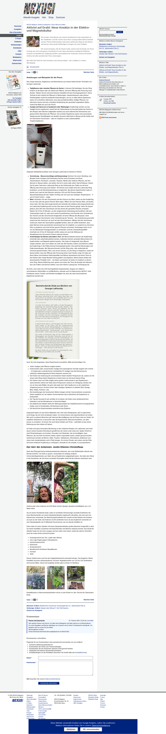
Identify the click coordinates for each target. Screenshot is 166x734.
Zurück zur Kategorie (34, 610)
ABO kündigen (77, 703)
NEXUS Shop (92, 695)
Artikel (18, 35)
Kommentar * (31, 662)
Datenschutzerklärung (101, 725)
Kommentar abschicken (48, 683)
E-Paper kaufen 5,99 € (14, 102)
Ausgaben (17, 29)
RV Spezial (41, 718)
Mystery (41, 707)
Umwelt (40, 716)
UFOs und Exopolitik (44, 709)
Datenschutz (16, 63)
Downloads (17, 48)
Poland (102, 701)
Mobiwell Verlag (93, 699)
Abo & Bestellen (15, 32)
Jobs (19, 51)
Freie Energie (42, 711)
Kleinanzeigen (16, 45)
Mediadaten (17, 57)
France (102, 697)
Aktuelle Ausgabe (31, 17)
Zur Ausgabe (17, 98)
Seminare (60, 17)
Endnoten (17, 42)
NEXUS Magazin (32, 24)
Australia (103, 695)
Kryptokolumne (43, 703)
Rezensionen (42, 699)
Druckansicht (34, 67)
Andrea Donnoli (104, 80)
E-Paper (18, 38)
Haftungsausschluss (79, 701)
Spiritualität (41, 713)
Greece (102, 703)
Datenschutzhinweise (52, 679)
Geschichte (42, 714)
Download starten (110, 103)
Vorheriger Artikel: (47, 608)
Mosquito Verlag (93, 697)
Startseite (17, 26)
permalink (90, 620)
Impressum (17, 60)
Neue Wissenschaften (58, 24)
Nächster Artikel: (56, 606)
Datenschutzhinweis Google (107, 36)
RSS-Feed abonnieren (109, 117)
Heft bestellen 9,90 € (14, 100)
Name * (29, 658)
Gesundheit (42, 697)
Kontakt (18, 54)
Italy (101, 699)
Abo (44, 17)
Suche (119, 32)
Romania (103, 705)
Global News (42, 701)
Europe (102, 707)
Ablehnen (71, 729)
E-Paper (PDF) (16, 128)
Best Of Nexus (43, 695)
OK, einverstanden (91, 729)
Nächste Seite (89, 72)
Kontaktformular (80, 652)
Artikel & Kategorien (44, 24)
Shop (51, 17)
